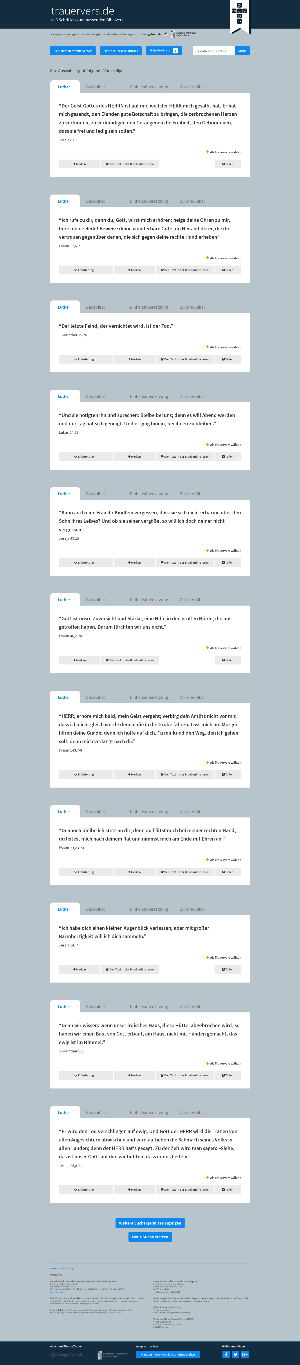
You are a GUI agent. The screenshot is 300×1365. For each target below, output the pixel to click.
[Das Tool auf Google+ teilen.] (245, 1357)
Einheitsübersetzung (149, 86)
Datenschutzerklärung (62, 1268)
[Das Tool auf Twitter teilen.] (235, 1357)
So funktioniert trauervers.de (73, 51)
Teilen (229, 164)
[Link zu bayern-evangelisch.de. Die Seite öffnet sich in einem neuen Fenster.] (184, 37)
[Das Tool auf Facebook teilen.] (226, 1357)
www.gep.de (56, 1291)
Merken (81, 164)
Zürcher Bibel (192, 86)
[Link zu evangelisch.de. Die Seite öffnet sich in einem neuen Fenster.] (155, 37)
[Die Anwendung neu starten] (240, 33)
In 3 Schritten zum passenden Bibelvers (87, 19)
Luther (64, 86)
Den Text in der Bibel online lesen (131, 164)
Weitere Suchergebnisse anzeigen (150, 1223)
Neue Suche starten (150, 1236)
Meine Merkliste (163, 51)
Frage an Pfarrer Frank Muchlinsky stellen (168, 1354)
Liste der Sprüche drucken (121, 51)
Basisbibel (95, 86)
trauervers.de (82, 10)
